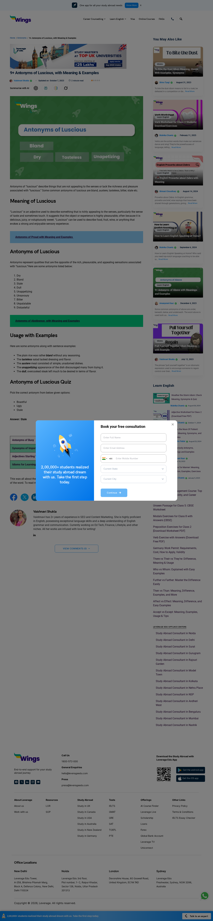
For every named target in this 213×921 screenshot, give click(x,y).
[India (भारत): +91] (104, 459)
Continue (113, 493)
